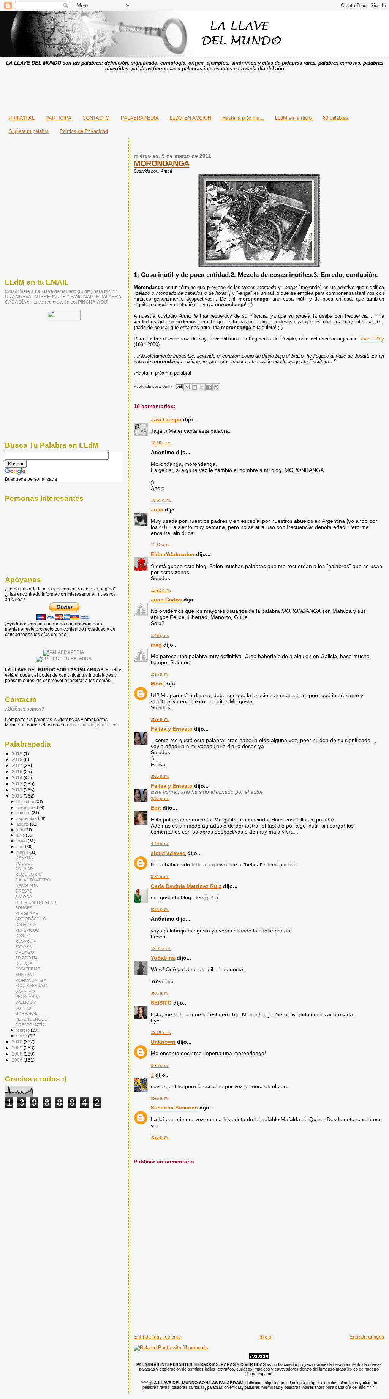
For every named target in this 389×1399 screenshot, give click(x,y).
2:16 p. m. (160, 674)
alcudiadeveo (168, 853)
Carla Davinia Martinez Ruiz (186, 886)
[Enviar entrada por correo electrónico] (178, 386)
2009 (18, 1047)
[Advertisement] (194, 91)
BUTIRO (23, 1008)
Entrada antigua (366, 1337)
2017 (18, 765)
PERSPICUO (27, 930)
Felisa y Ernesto (172, 729)
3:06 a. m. (160, 993)
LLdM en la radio (293, 118)
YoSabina (163, 958)
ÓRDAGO (24, 952)
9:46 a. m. (160, 1098)
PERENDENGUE (31, 1019)
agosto (23, 824)
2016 (18, 771)
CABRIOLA (25, 924)
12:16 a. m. (161, 1032)
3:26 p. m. (160, 1137)
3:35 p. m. (160, 776)
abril (20, 846)
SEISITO (161, 1003)
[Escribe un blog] (194, 387)
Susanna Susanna (174, 1108)
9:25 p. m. (160, 1065)
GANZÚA (24, 857)
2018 (18, 759)
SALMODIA (25, 1002)
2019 (18, 753)
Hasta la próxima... (243, 118)
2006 (18, 1059)
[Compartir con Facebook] (209, 387)
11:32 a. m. (161, 545)
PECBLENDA (27, 996)
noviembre (26, 807)
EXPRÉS (23, 947)
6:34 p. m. (160, 876)
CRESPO (24, 891)
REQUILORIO (28, 874)
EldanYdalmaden (172, 554)
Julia (157, 509)
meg (156, 645)
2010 (18, 1041)
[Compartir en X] (202, 387)
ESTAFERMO (28, 969)
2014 (18, 777)
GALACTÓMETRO (33, 880)
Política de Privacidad (84, 131)
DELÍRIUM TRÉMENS (35, 902)
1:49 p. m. (160, 635)
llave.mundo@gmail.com (94, 725)
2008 (18, 1053)
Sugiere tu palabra (29, 131)
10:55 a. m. (161, 500)
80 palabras (335, 118)
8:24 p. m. (160, 909)
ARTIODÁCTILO (30, 918)
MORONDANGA (161, 163)
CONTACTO (95, 118)
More (157, 684)
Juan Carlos (166, 600)
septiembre (27, 818)
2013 (18, 783)
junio (21, 835)
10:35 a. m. (161, 442)
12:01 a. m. (161, 948)
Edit (156, 808)
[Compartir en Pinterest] (216, 387)
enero (22, 1035)
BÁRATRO (25, 991)
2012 (18, 789)
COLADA (23, 963)
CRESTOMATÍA (30, 1024)
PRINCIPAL (22, 118)
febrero (23, 1030)
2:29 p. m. (160, 719)
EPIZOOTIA (26, 958)
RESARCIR (25, 941)
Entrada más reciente (157, 1337)
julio (20, 830)
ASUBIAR (24, 869)
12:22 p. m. (161, 590)
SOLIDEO (24, 863)
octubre (24, 812)
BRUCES (23, 907)
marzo (22, 852)
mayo (22, 841)
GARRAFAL (26, 1013)
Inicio (265, 1337)
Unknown (163, 1042)
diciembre (25, 801)
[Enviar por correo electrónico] (187, 387)
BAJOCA (23, 896)
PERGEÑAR (26, 913)
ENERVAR (25, 974)
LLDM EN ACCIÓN (190, 118)
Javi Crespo (166, 419)
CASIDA (22, 935)
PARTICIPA (58, 118)
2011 (18, 795)
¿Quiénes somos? (24, 709)
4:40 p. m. (160, 843)
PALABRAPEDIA (140, 118)
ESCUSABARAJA (31, 985)
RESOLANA (26, 885)
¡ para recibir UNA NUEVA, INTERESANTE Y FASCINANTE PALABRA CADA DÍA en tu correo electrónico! (63, 297)
